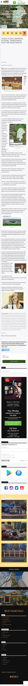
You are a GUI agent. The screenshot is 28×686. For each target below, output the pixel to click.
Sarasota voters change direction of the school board (14, 553)
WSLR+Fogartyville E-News (9, 455)
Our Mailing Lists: (5, 454)
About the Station (6, 619)
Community (5, 650)
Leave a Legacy (5, 662)
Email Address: (4, 447)
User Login (4, 664)
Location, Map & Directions (7, 624)
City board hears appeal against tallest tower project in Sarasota (14, 577)
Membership (5, 657)
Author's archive (14, 361)
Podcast (15, 9)
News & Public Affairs (6, 635)
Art (3, 648)
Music (4, 634)
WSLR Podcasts (5, 637)
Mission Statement (6, 618)
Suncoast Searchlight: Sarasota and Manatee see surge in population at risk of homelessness (14, 509)
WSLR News (13, 23)
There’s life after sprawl (14, 595)
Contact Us (4, 623)
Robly (25, 460)
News (12, 9)
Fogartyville (5, 645)
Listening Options (6, 632)
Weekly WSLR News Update (9, 457)
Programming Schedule (7, 621)
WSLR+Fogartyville (14, 611)
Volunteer (4, 659)
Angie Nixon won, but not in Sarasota (14, 531)
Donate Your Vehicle (6, 661)
